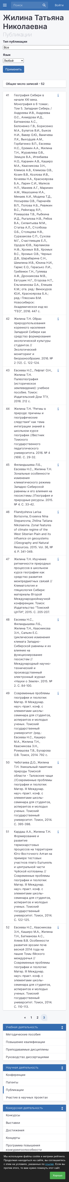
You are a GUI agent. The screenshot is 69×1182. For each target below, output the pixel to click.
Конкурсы (13, 1115)
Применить (13, 69)
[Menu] (4, 5)
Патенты (12, 1082)
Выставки (13, 1123)
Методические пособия (23, 1034)
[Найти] (44, 5)
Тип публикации (15, 41)
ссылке (49, 1164)
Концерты (13, 1138)
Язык (6, 55)
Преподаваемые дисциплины (27, 1049)
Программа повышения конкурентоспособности (24, 1147)
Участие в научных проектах (27, 1097)
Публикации (15, 1090)
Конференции (15, 1075)
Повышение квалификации (25, 1042)
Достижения (15, 1130)
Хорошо (57, 1175)
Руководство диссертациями (27, 1057)
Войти (59, 5)
